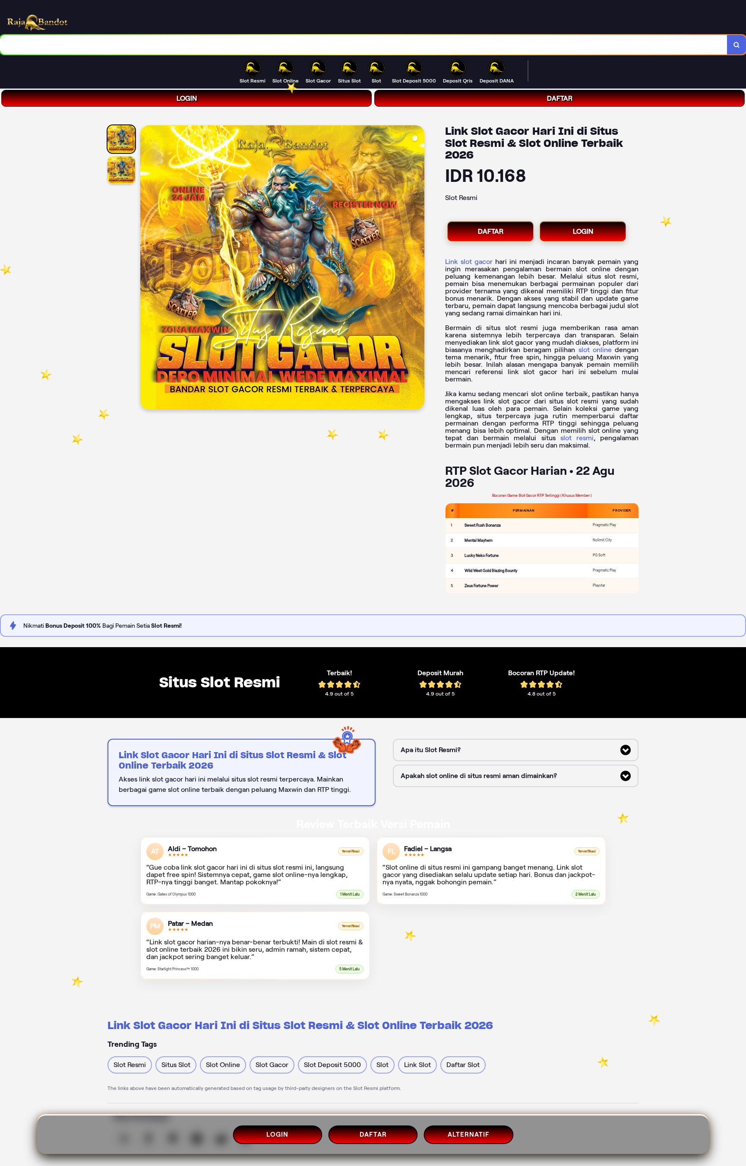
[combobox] (363, 44)
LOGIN (187, 98)
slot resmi (577, 438)
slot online (595, 349)
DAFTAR (559, 98)
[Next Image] (417, 268)
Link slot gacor (469, 261)
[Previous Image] (147, 268)
